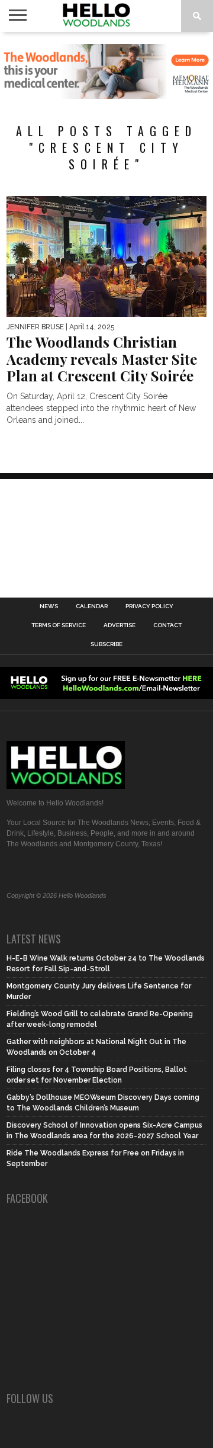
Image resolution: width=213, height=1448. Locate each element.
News (49, 606)
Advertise (119, 625)
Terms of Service (58, 625)
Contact (167, 625)
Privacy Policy (149, 606)
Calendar (92, 606)
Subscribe (106, 644)
